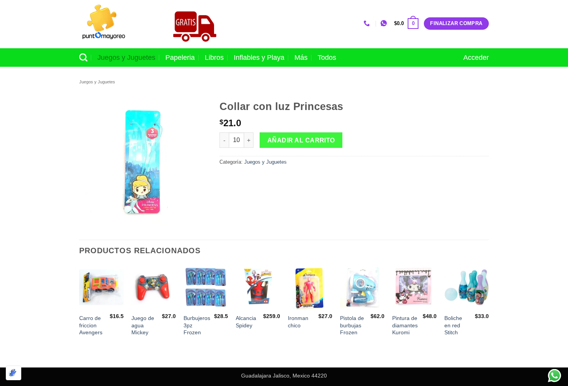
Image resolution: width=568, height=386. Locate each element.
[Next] (488, 315)
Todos (327, 57)
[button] (406, 23)
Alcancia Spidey (246, 321)
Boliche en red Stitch (453, 325)
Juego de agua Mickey (142, 325)
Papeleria (180, 57)
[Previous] (79, 315)
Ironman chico (298, 321)
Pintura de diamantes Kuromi (405, 325)
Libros (214, 57)
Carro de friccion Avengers (90, 325)
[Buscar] (83, 57)
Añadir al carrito (301, 140)
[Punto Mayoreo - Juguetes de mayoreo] (117, 24)
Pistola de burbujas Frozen (352, 325)
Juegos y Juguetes (126, 57)
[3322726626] (368, 23)
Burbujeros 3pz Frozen (197, 325)
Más (301, 57)
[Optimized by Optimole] (13, 373)
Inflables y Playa (259, 57)
